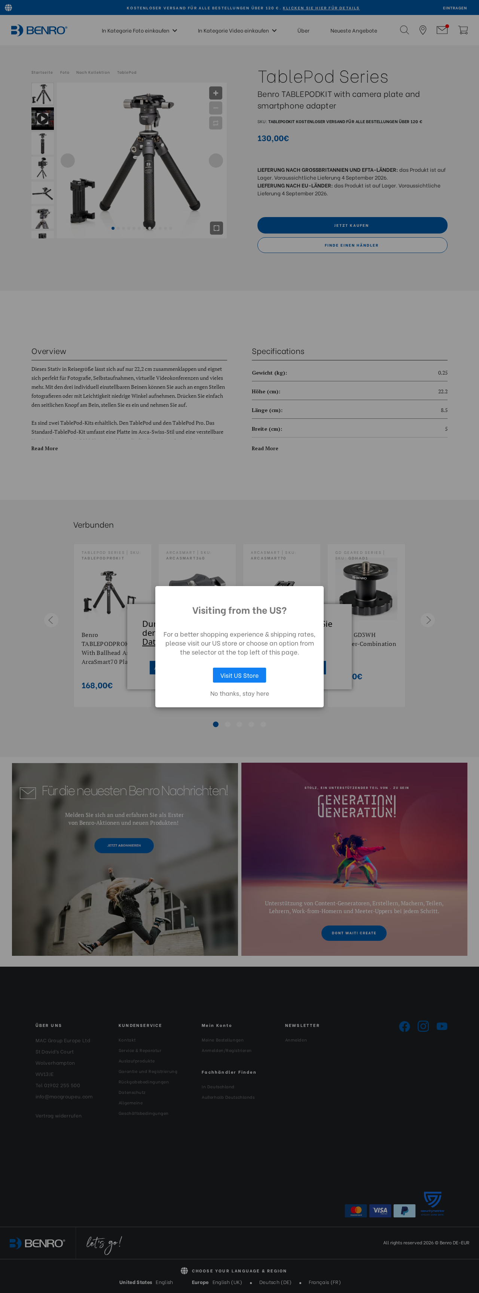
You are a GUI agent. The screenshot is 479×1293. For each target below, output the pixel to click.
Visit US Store (239, 675)
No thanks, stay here (239, 693)
